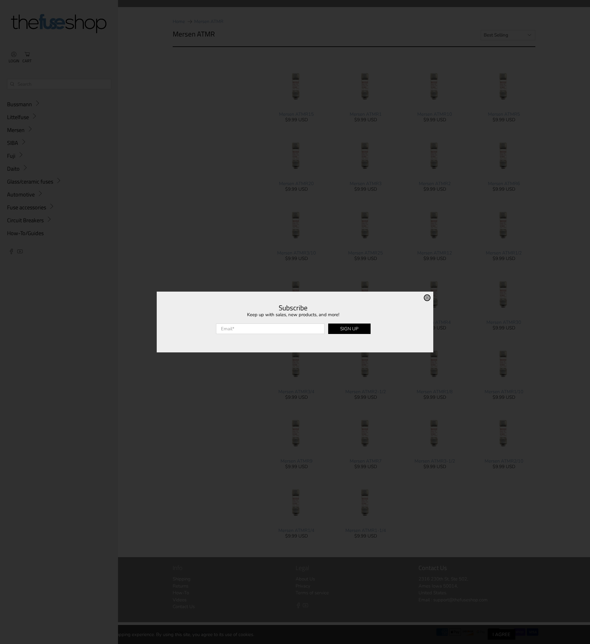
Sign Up (349, 329)
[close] (427, 298)
